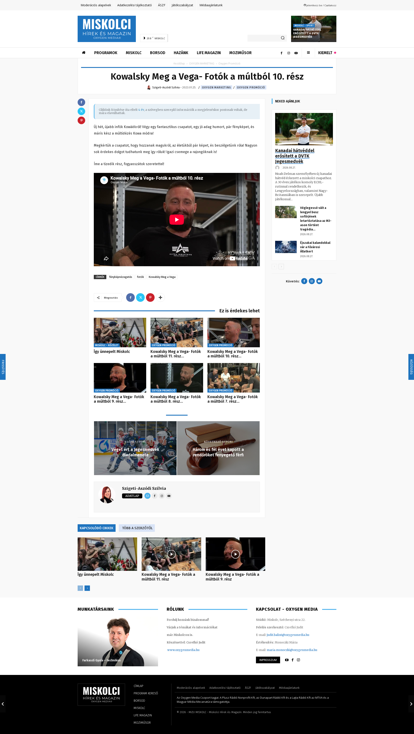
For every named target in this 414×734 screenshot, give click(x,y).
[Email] (147, 496)
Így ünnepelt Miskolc (112, 351)
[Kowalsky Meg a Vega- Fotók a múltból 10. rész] (233, 332)
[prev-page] (80, 588)
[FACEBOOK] (292, 660)
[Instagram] (288, 53)
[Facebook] (281, 53)
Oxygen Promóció (251, 87)
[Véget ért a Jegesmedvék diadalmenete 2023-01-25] (3, 703)
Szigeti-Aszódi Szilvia (144, 488)
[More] (160, 297)
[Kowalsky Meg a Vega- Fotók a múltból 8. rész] (177, 378)
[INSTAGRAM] (298, 660)
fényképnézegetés (120, 277)
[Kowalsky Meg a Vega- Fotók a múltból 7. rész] (233, 378)
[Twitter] (140, 297)
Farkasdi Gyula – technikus (101, 660)
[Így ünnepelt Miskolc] (120, 332)
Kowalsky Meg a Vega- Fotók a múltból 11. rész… (176, 354)
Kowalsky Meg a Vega (162, 277)
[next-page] (87, 588)
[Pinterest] (150, 297)
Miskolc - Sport (304, 25)
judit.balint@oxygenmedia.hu (288, 635)
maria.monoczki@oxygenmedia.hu (292, 650)
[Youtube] (296, 53)
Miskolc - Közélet (106, 345)
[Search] (283, 38)
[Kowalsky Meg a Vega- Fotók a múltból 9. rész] (120, 378)
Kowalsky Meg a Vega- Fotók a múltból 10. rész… (232, 354)
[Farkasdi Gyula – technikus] (118, 641)
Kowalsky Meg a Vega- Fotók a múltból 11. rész (168, 577)
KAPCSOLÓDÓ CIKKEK (96, 528)
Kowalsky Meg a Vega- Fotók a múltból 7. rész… (232, 399)
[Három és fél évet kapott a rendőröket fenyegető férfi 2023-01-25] (411, 703)
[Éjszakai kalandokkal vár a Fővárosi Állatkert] (286, 247)
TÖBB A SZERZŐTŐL (137, 528)
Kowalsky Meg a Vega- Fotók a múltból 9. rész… (119, 399)
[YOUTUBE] (286, 660)
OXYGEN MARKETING (201, 63)
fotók (140, 277)
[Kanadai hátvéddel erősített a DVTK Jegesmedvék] (304, 129)
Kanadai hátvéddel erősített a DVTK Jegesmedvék (307, 33)
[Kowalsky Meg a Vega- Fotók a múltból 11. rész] (177, 332)
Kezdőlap (179, 63)
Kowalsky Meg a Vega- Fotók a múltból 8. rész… (176, 399)
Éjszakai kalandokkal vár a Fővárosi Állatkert (315, 247)
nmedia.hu (191, 650)
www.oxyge (175, 650)
